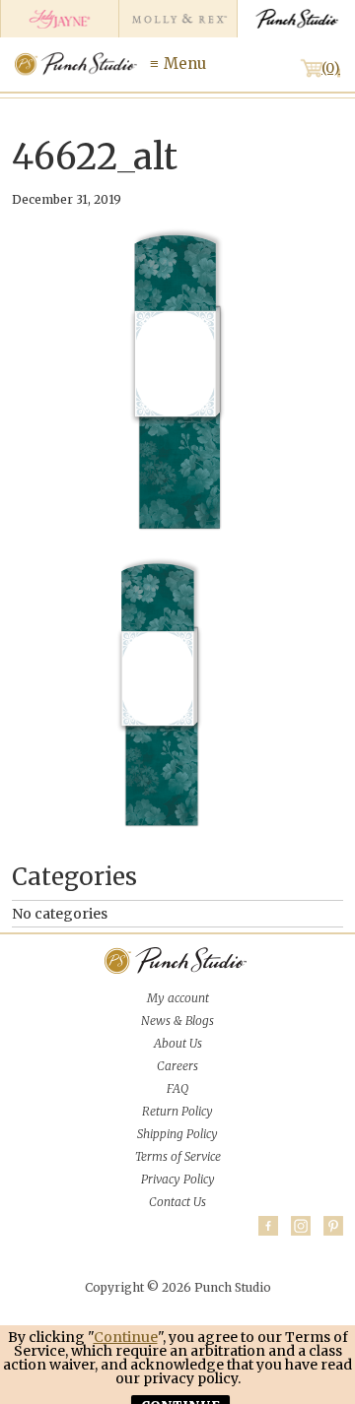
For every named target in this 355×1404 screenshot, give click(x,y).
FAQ (177, 1088)
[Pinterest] (333, 1226)
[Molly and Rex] (177, 18)
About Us (178, 1043)
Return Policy (177, 1111)
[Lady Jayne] (59, 18)
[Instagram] (301, 1226)
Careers (177, 1065)
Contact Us (177, 1201)
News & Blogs (177, 1020)
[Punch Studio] (296, 18)
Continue (126, 1337)
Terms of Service (178, 1156)
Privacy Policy (178, 1179)
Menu (185, 63)
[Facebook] (268, 1226)
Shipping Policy (177, 1133)
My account (178, 997)
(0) (330, 68)
